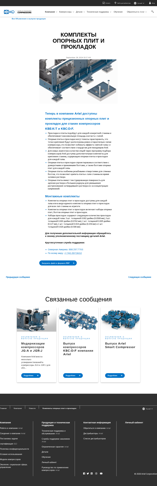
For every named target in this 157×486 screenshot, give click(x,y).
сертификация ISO (8, 444)
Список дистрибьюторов (94, 438)
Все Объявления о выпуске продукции (29, 19)
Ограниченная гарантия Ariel (55, 447)
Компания (50, 12)
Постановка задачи (9, 438)
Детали (79, 12)
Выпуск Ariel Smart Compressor (120, 345)
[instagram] (96, 473)
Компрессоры (65, 12)
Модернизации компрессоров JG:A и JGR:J (33, 347)
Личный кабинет (49, 462)
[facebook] (84, 473)
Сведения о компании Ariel (12, 433)
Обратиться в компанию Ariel (97, 428)
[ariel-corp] (17, 11)
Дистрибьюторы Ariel (93, 433)
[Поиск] (152, 13)
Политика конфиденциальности (14, 449)
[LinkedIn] (92, 473)
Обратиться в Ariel (135, 12)
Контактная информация (97, 422)
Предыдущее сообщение (18, 277)
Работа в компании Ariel (11, 428)
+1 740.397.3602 (73, 253)
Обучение (118, 12)
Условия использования (11, 454)
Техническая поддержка (98, 12)
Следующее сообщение (139, 277)
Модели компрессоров (10, 459)
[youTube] (101, 473)
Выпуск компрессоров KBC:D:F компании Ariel (78, 349)
